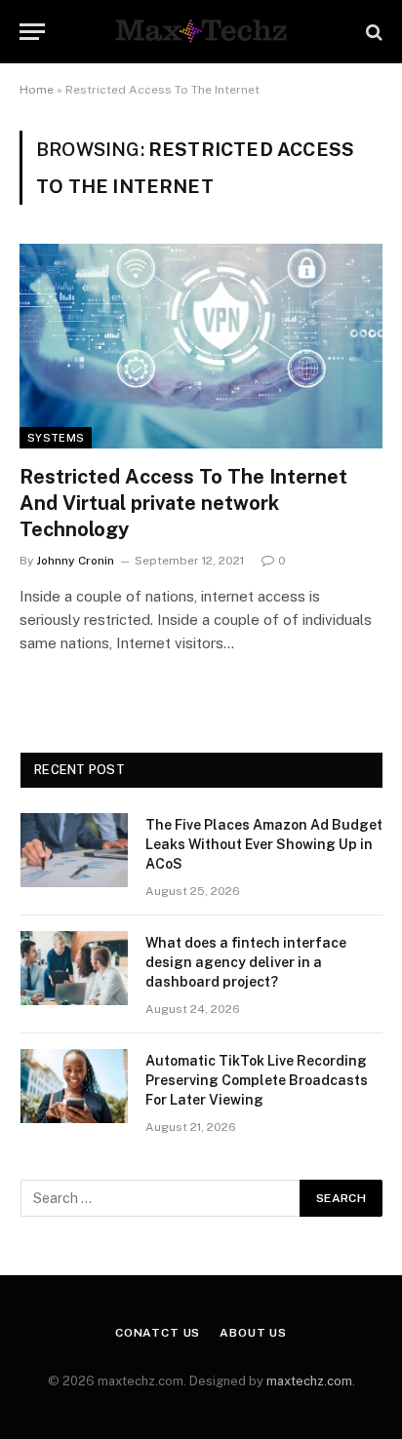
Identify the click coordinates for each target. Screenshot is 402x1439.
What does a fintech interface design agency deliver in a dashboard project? (245, 962)
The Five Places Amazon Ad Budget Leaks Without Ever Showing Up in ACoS (263, 844)
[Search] (372, 32)
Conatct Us (157, 1333)
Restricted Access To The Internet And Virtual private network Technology (183, 503)
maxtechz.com (309, 1381)
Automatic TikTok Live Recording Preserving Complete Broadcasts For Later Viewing (256, 1080)
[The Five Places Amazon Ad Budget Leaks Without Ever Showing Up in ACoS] (74, 850)
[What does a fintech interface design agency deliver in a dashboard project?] (74, 968)
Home (37, 90)
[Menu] (32, 32)
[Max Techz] (201, 31)
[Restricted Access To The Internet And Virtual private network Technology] (201, 345)
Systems (55, 438)
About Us (253, 1333)
